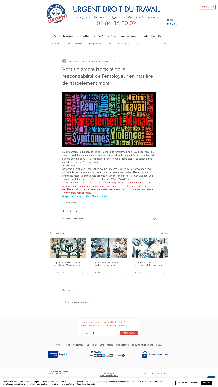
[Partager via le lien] (82, 211)
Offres (109, 43)
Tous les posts (56, 43)
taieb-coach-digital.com (159, 374)
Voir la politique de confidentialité (82, 384)
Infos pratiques (95, 43)
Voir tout (164, 233)
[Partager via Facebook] (63, 211)
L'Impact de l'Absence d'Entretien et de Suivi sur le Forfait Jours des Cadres (148, 263)
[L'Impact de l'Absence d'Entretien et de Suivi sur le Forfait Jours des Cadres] (150, 248)
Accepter (206, 382)
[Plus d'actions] (154, 61)
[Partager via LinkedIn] (76, 211)
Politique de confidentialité (109, 376)
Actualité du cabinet (75, 43)
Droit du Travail (123, 43)
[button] (165, 44)
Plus (137, 43)
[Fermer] (214, 382)
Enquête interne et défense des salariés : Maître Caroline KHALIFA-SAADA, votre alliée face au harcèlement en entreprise (67, 263)
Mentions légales (109, 374)
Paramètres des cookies (187, 382)
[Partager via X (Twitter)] (70, 211)
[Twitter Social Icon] (171, 20)
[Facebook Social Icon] (168, 20)
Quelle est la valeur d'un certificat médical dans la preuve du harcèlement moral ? (108, 263)
